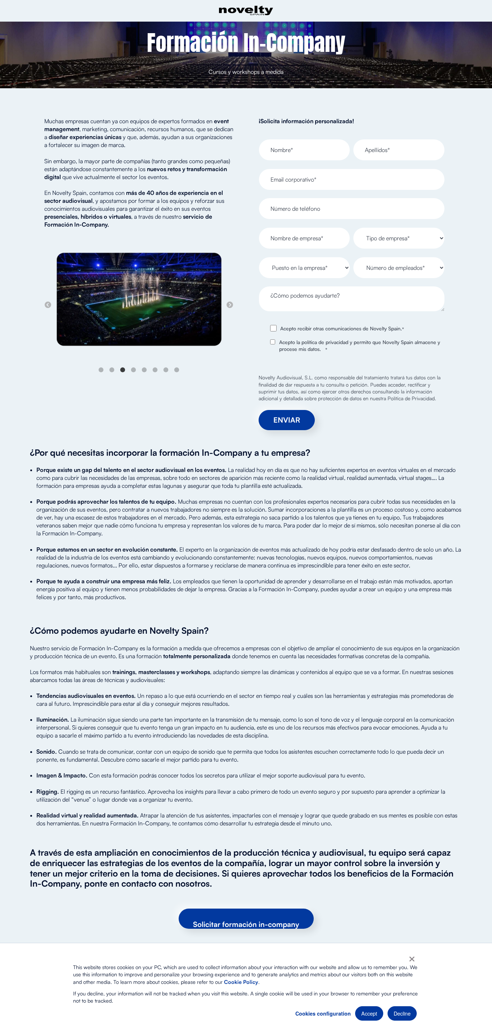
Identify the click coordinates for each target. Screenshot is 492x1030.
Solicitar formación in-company (246, 924)
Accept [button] (369, 1013)
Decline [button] (402, 1013)
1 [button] (101, 370)
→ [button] (229, 305)
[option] (139, 300)
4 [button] (133, 370)
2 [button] (112, 370)
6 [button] (155, 370)
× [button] (412, 956)
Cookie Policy (241, 981)
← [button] (48, 305)
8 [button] (176, 370)
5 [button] (144, 370)
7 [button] (166, 370)
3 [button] (122, 370)
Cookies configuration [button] (323, 1013)
